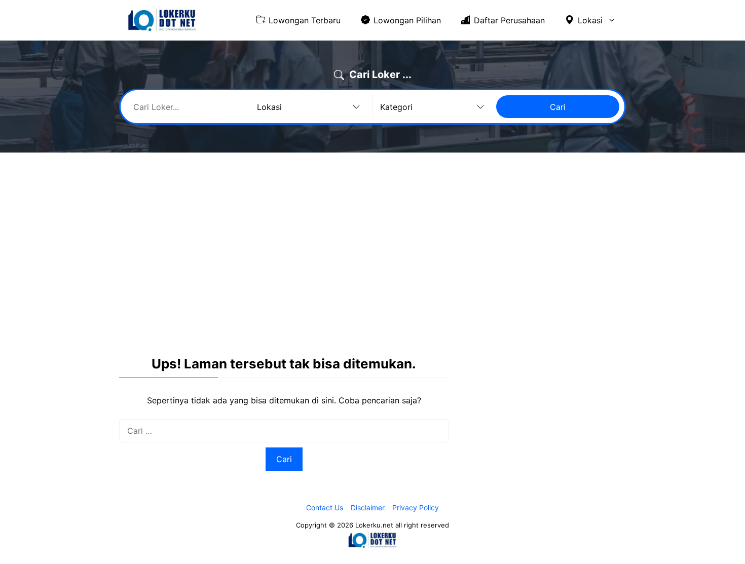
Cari (558, 107)
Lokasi (590, 20)
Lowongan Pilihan (407, 20)
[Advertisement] (372, 236)
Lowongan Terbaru (305, 20)
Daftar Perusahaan (509, 20)
